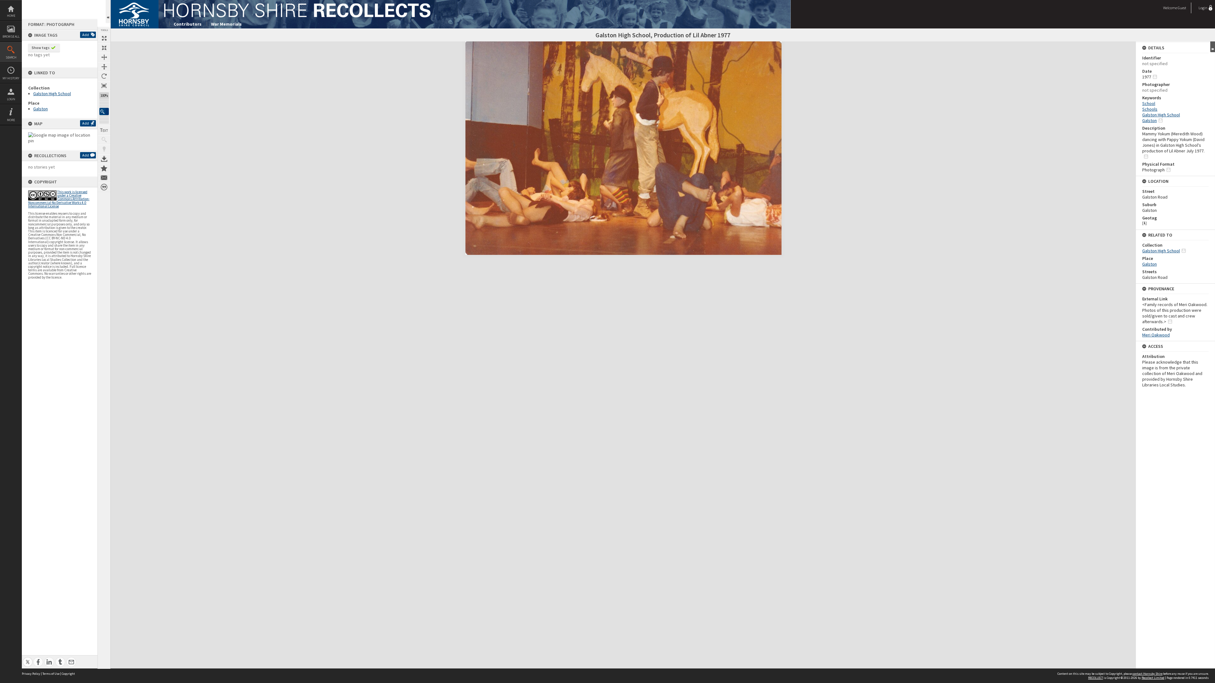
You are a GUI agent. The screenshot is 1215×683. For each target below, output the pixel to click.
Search (11, 57)
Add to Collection (104, 168)
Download (104, 158)
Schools (1149, 109)
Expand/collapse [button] (1212, 46)
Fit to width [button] (104, 57)
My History (11, 78)
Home (11, 16)
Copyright (68, 674)
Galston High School (52, 93)
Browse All (11, 36)
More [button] (11, 120)
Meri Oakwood (1156, 335)
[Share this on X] (28, 658)
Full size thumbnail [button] (104, 38)
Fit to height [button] (104, 66)
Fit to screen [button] (104, 47)
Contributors (188, 24)
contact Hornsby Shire (1147, 674)
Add (85, 34)
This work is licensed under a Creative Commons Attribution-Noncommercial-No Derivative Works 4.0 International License (59, 199)
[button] (104, 111)
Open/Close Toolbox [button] (108, 11)
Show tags (41, 47)
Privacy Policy (31, 674)
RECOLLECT (1095, 678)
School (1148, 103)
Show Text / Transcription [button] (104, 130)
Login (11, 99)
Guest (1182, 7)
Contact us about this (104, 177)
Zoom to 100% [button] (104, 85)
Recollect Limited (1153, 678)
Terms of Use (50, 674)
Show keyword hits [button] (104, 140)
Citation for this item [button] (104, 187)
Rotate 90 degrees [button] (104, 76)
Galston (40, 109)
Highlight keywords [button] (104, 149)
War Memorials (226, 24)
